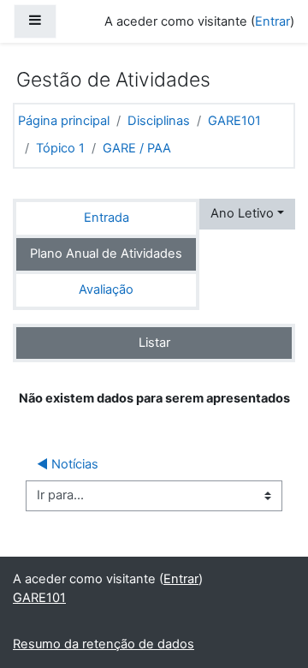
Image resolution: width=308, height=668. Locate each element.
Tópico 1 (60, 148)
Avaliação (106, 289)
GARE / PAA (137, 148)
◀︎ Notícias (67, 464)
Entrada (106, 217)
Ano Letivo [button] (242, 213)
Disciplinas (158, 120)
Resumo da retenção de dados (103, 644)
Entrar (272, 21)
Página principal (64, 120)
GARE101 (234, 120)
